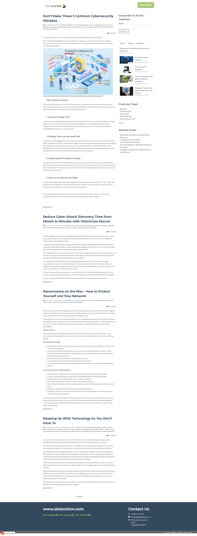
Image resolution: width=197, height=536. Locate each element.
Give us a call (52, 405)
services (68, 227)
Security (78, 225)
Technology (46, 29)
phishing (101, 300)
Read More (47, 207)
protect (87, 227)
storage (96, 300)
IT (65, 227)
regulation (96, 225)
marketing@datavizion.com (140, 517)
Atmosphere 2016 (60, 429)
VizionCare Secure (48, 227)
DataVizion (54, 29)
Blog (56, 227)
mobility (74, 227)
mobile (48, 431)
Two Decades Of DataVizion (130, 142)
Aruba (111, 25)
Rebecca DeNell (66, 25)
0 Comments (112, 231)
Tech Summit (102, 27)
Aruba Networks (64, 431)
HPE (82, 427)
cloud (83, 300)
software (110, 300)
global (95, 27)
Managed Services (83, 25)
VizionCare (109, 27)
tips (107, 25)
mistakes (90, 27)
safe (63, 227)
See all (121, 123)
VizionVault (79, 302)
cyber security (66, 27)
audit (59, 227)
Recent (122, 43)
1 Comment (112, 33)
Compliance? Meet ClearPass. (130, 140)
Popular (130, 43)
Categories (140, 43)
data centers (54, 431)
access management (95, 25)
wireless (104, 431)
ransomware (53, 27)
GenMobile (110, 225)
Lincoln (104, 25)
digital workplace (87, 225)
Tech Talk (84, 27)
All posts (79, 496)
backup (66, 302)
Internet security (76, 27)
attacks (59, 27)
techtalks (46, 27)
